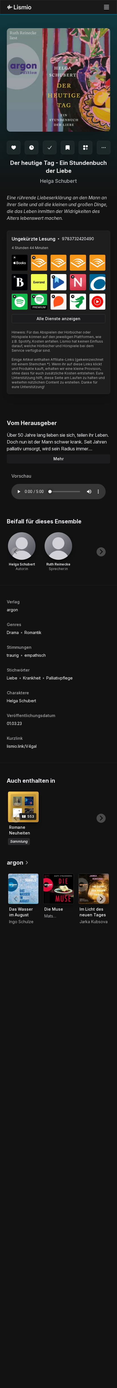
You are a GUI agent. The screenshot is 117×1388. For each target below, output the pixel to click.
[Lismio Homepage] (19, 7)
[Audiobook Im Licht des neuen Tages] (93, 888)
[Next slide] (101, 551)
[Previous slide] (15, 551)
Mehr (58, 458)
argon (12, 609)
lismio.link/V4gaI (22, 746)
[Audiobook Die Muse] (58, 888)
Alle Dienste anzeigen (58, 318)
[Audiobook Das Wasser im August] (23, 888)
